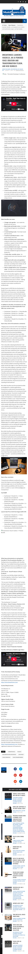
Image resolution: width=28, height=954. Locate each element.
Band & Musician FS (17, 810)
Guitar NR (23, 866)
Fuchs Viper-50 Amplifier (17, 942)
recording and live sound (9, 754)
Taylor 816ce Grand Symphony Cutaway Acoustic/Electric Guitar (18, 874)
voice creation (6, 757)
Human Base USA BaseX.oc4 (17, 847)
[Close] (4, 789)
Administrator (20, 70)
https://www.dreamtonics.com (9, 744)
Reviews (15, 803)
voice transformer (18, 757)
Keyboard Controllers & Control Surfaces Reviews (18, 896)
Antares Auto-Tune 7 (18, 903)
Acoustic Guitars (17, 879)
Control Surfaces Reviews (19, 891)
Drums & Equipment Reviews (19, 918)
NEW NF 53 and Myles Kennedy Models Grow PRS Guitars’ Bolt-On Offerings (19, 861)
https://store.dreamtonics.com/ (9, 682)
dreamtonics (11, 751)
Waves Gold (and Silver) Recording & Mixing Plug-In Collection (18, 927)
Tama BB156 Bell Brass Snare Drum (19, 915)
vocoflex (21, 754)
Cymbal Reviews (16, 840)
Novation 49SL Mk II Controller (18, 888)
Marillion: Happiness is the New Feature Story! (19, 807)
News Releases (6, 69)
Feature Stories (16, 866)
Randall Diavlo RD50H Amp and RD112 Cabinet (19, 794)
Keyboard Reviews (17, 898)
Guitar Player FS (16, 867)
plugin (19, 751)
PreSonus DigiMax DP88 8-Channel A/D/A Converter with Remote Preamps (19, 818)
